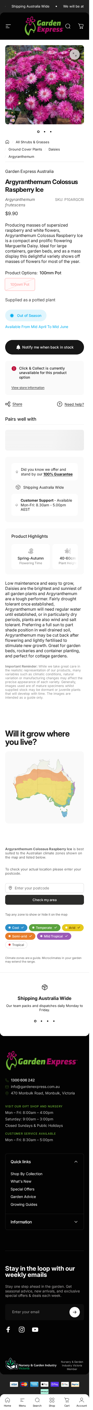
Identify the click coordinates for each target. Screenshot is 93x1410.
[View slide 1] (35, 1021)
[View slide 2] (41, 1021)
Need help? (74, 404)
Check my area (45, 899)
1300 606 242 (23, 1080)
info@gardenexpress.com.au (35, 1086)
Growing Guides (24, 1204)
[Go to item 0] (38, 131)
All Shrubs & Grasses (32, 142)
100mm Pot (19, 284)
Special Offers (22, 1189)
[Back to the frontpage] (7, 142)
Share (17, 404)
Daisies (54, 149)
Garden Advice (23, 1196)
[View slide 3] (48, 1021)
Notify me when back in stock (48, 347)
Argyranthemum (21, 156)
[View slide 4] (54, 1021)
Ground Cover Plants (25, 149)
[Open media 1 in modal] (74, 54)
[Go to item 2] (45, 131)
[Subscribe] (74, 1312)
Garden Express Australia (29, 171)
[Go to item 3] (51, 131)
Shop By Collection (26, 1173)
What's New (21, 1181)
